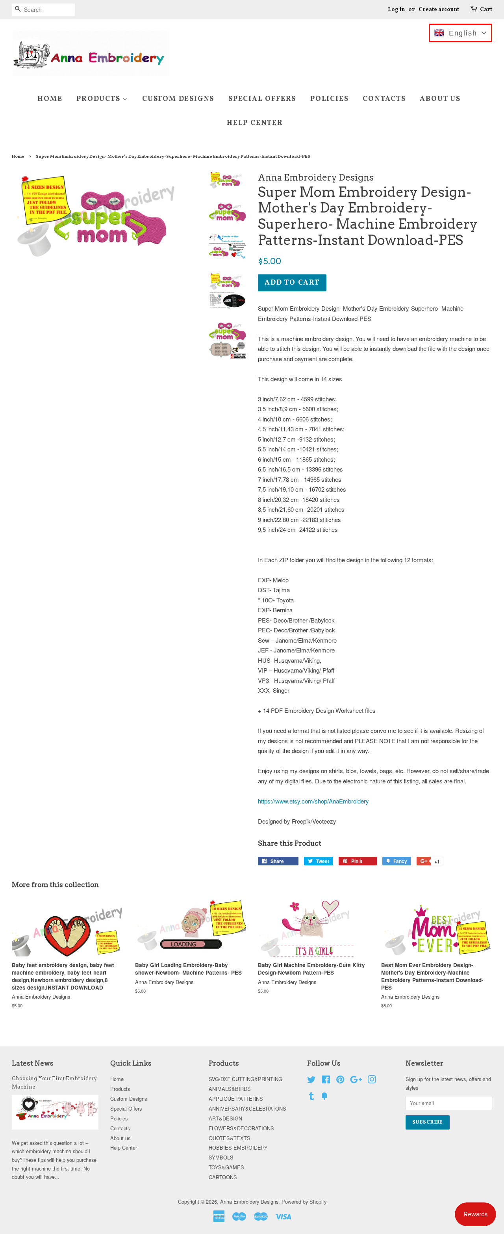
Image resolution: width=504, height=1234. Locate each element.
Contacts (384, 99)
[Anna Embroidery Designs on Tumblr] (311, 1097)
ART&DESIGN (225, 1118)
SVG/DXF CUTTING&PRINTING (245, 1079)
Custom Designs (178, 99)
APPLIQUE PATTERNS (236, 1098)
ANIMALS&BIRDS (230, 1088)
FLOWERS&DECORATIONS (241, 1128)
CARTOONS (223, 1177)
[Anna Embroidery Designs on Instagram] (371, 1081)
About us (440, 99)
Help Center (255, 123)
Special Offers (262, 99)
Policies (329, 99)
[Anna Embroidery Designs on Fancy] (324, 1097)
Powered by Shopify (304, 1201)
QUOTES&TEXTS (229, 1138)
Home (49, 99)
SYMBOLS (221, 1157)
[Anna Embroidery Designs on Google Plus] (356, 1081)
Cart (486, 9)
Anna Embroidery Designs (249, 1201)
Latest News (33, 1063)
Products (99, 99)
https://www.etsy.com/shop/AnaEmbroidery (313, 801)
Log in (396, 9)
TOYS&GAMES (226, 1167)
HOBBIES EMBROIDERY (238, 1147)
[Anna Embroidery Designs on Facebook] (325, 1081)
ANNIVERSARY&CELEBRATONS (247, 1108)
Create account (439, 9)
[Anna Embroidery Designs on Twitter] (311, 1081)
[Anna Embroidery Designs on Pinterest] (340, 1081)
